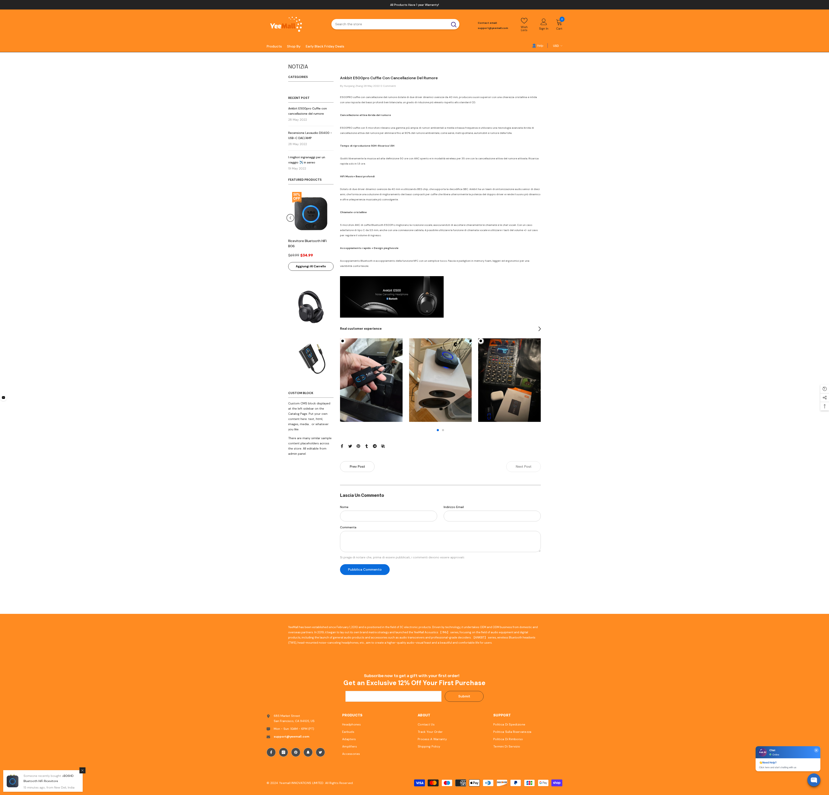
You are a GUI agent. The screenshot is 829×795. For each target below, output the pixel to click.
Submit (464, 696)
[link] (537, 45)
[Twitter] (350, 446)
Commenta (348, 527)
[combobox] (389, 24)
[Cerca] (395, 24)
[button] (331, 218)
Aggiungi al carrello (311, 266)
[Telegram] (375, 446)
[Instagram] (283, 752)
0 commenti (388, 86)
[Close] (82, 770)
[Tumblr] (367, 446)
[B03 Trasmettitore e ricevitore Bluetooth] (311, 213)
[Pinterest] (358, 446)
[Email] (383, 446)
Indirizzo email (454, 507)
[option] (310, 233)
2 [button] (443, 430)
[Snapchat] (308, 752)
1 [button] (438, 430)
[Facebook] (342, 446)
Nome (344, 507)
